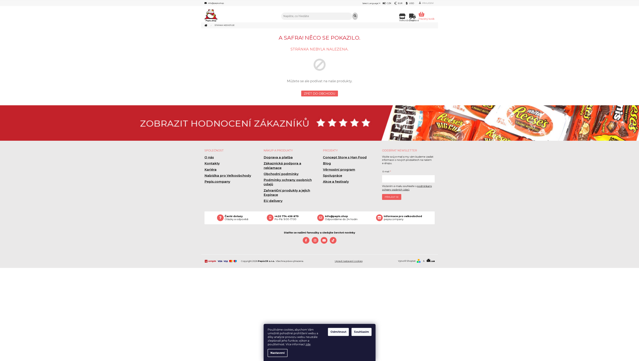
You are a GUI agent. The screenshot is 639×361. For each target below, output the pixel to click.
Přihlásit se (392, 197)
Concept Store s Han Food (345, 157)
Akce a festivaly (336, 182)
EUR (400, 3)
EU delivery (273, 201)
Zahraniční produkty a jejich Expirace (287, 193)
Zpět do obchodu (319, 93)
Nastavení (277, 352)
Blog (327, 163)
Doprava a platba (278, 157)
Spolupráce (332, 175)
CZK (389, 3)
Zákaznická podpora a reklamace (282, 165)
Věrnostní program (339, 169)
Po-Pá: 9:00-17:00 (286, 218)
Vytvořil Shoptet (407, 261)
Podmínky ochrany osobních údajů (288, 182)
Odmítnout (338, 331)
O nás (209, 157)
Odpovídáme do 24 (341, 218)
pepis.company (403, 218)
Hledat (355, 16)
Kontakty (212, 163)
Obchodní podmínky (281, 174)
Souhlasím (361, 331)
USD (411, 3)
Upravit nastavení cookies (349, 261)
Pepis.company (217, 182)
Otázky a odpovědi (236, 218)
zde (308, 344)
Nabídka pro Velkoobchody (227, 175)
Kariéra (210, 169)
